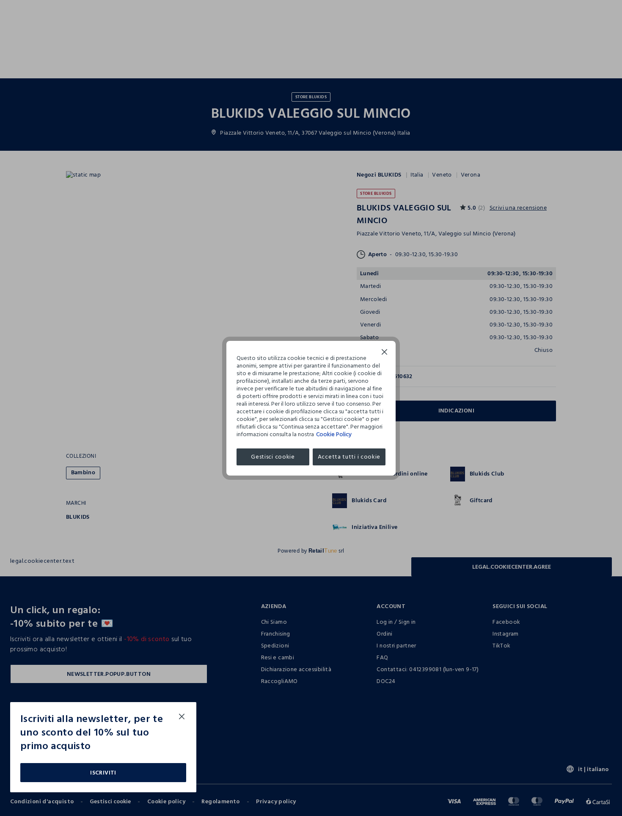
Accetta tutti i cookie (349, 457)
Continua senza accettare (384, 353)
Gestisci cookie (273, 457)
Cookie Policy (334, 434)
